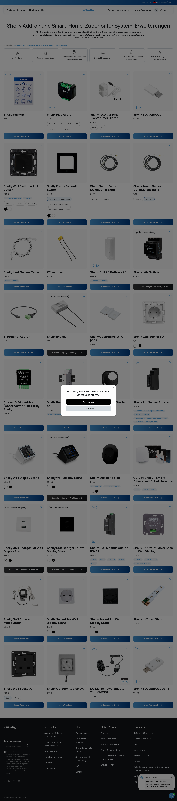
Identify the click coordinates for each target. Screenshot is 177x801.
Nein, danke (88, 408)
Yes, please (88, 402)
